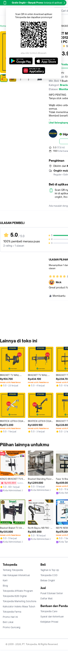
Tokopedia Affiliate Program (18, 590)
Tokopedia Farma (12, 611)
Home (3, 26)
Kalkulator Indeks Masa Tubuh (19, 606)
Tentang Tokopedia (13, 570)
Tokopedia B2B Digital (15, 596)
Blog (5, 585)
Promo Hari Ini (10, 616)
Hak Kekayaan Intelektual (16, 575)
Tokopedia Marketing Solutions (19, 601)
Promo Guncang (11, 627)
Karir (5, 580)
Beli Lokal (8, 622)
